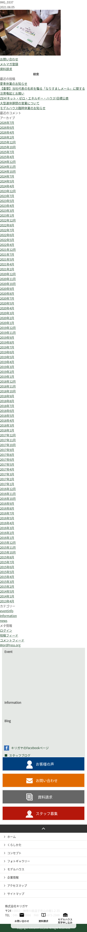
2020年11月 (8, 279)
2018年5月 (7, 415)
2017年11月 (8, 440)
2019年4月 (7, 362)
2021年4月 (7, 264)
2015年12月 (8, 542)
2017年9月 (7, 449)
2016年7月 (7, 513)
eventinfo (6, 611)
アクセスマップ (17, 885)
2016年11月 (8, 493)
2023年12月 (8, 191)
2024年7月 (7, 176)
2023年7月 (7, 196)
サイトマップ (15, 893)
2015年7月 (7, 562)
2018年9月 (7, 396)
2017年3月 (7, 474)
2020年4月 (7, 308)
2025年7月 (7, 152)
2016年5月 (7, 518)
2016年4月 (7, 523)
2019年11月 (8, 332)
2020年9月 (7, 288)
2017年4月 (7, 469)
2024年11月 (8, 166)
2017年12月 (8, 435)
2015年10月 (8, 552)
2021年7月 (7, 254)
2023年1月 (7, 215)
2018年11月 (8, 386)
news (3, 620)
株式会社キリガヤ (16, 906)
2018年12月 (8, 381)
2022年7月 (7, 230)
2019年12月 (8, 327)
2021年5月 (7, 259)
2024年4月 (7, 186)
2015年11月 (8, 547)
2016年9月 (7, 503)
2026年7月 (7, 122)
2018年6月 (7, 410)
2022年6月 (7, 235)
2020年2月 (7, 318)
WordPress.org (10, 645)
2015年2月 (7, 586)
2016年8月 (7, 508)
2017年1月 (7, 484)
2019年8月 (7, 342)
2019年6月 (7, 352)
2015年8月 (7, 557)
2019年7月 (7, 347)
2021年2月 (7, 269)
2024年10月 (8, 171)
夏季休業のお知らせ (13, 83)
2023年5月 (7, 200)
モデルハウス (15, 869)
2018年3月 (7, 425)
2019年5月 (7, 357)
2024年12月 (8, 161)
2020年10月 (8, 283)
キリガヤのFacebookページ (30, 748)
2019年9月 (7, 337)
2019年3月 (7, 366)
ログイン (6, 630)
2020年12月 (8, 274)
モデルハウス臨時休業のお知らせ (23, 108)
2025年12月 (8, 142)
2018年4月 (7, 420)
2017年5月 (7, 464)
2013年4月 (7, 601)
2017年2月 (7, 479)
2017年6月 (7, 459)
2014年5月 (7, 591)
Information (8, 615)
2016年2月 (7, 532)
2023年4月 (7, 205)
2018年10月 (8, 391)
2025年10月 (8, 147)
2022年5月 (7, 239)
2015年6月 (7, 567)
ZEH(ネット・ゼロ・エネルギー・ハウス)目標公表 (34, 98)
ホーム (11, 836)
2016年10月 (8, 498)
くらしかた (14, 844)
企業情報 (13, 877)
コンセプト (14, 853)
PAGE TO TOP (43, 829)
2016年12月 (8, 489)
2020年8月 (7, 293)
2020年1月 (7, 323)
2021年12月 (8, 249)
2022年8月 (7, 225)
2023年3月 (7, 210)
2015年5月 (7, 572)
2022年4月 (7, 244)
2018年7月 (7, 406)
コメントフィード (12, 640)
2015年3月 (7, 581)
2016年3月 (7, 528)
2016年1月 (7, 537)
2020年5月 (7, 303)
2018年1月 (7, 430)
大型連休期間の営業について (19, 103)
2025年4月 (7, 156)
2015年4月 (7, 576)
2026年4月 (7, 132)
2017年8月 (7, 454)
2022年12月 (8, 220)
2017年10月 (8, 445)
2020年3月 (7, 313)
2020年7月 (7, 298)
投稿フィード (9, 635)
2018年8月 (7, 401)
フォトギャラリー (18, 861)
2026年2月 (7, 137)
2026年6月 (7, 127)
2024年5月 (7, 181)
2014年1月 (7, 596)
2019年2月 (7, 371)
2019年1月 (7, 376)
